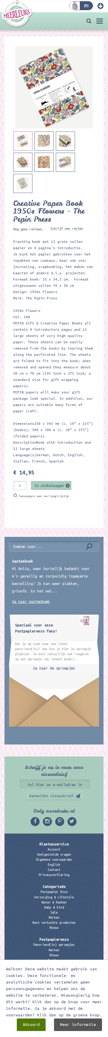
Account (54, 849)
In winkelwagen (49, 485)
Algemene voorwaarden (54, 859)
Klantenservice (54, 844)
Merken (54, 917)
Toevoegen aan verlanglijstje (44, 496)
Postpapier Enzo (54, 892)
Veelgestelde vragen (54, 854)
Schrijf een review (66, 228)
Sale (54, 912)
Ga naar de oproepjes (54, 668)
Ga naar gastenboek (31, 601)
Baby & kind (54, 907)
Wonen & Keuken (54, 902)
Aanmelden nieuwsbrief (51, 796)
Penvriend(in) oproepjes (54, 944)
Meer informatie (78, 1024)
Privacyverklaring (54, 875)
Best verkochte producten (54, 922)
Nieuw (54, 927)
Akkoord (31, 1024)
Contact (54, 869)
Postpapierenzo (54, 939)
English (54, 864)
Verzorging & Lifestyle (54, 897)
